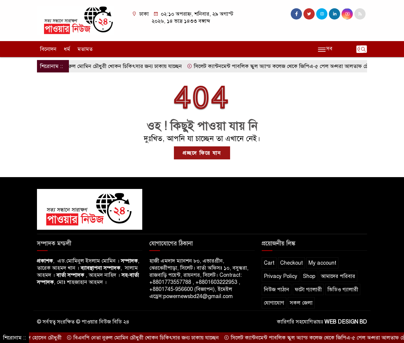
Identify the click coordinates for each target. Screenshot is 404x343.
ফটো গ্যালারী (308, 289)
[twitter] (309, 14)
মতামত (85, 49)
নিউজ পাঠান (276, 289)
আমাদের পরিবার (338, 276)
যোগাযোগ (274, 303)
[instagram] (321, 14)
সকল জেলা (301, 303)
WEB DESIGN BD (345, 321)
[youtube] (347, 14)
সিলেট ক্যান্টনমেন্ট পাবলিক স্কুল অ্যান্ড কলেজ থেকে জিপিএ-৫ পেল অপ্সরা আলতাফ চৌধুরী (277, 66)
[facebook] (296, 14)
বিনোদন (48, 49)
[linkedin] (334, 14)
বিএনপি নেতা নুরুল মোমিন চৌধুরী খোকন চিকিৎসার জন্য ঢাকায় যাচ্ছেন (101, 66)
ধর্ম (67, 49)
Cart (269, 263)
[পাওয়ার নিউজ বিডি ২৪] (75, 20)
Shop (309, 276)
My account (322, 263)
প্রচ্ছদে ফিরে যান (202, 153)
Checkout (291, 263)
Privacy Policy (280, 276)
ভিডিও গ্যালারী (342, 289)
